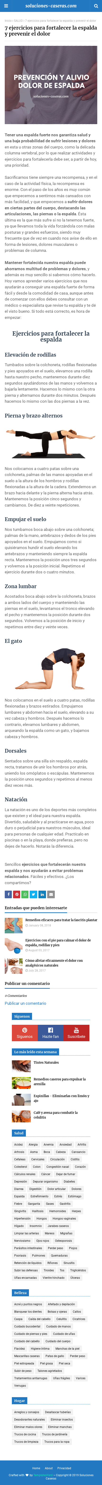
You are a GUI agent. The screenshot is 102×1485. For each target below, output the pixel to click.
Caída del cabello (39, 1319)
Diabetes (69, 1181)
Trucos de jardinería (54, 1434)
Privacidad (64, 1468)
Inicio (8, 20)
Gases (50, 1203)
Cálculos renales (24, 1174)
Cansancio (78, 1152)
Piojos (73, 1248)
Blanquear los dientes (28, 1311)
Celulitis (61, 1319)
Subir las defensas (26, 1270)
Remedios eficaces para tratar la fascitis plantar (61, 920)
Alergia (33, 1144)
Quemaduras (59, 1255)
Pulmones (38, 1255)
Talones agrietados (49, 1371)
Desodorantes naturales (29, 1419)
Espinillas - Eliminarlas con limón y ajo (61, 1098)
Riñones (52, 1263)
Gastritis (65, 1203)
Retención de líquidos (28, 1263)
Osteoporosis (63, 1240)
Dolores (76, 1189)
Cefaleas (19, 1159)
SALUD (18, 20)
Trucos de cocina (25, 1434)
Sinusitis (69, 1263)
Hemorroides (57, 1211)
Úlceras (75, 1277)
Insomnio (36, 1226)
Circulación (57, 1159)
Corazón (80, 1166)
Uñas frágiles (61, 1378)
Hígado (19, 1226)
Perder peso (55, 1248)
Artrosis (19, 1152)
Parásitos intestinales (28, 1248)
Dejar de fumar (65, 1174)
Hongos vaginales (64, 1218)
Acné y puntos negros (28, 1304)
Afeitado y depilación (61, 1304)
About (49, 1468)
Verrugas (20, 1385)
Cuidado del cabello (27, 1341)
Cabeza (61, 1152)
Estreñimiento (39, 1196)
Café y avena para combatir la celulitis (56, 1115)
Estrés (58, 1196)
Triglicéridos (78, 1270)
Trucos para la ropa (57, 1441)
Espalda (19, 1196)
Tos (62, 1270)
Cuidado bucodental (27, 1326)
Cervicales (37, 1159)
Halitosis (37, 1211)
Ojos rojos (42, 1240)
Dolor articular (56, 1189)
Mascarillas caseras (27, 1356)
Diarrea (18, 1189)
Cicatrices (79, 1319)
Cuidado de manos (58, 1326)
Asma (34, 1152)
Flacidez (19, 1348)
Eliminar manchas (60, 1427)
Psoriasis (20, 1255)
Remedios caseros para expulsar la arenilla (60, 1081)
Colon (37, 1166)
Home (36, 1468)
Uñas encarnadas (25, 1277)
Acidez (18, 1144)
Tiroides (49, 1270)
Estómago (74, 1196)
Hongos (42, 1218)
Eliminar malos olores (28, 1427)
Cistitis (75, 1159)
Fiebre (18, 1203)
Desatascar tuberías (58, 1412)
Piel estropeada (24, 1363)
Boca (47, 1152)
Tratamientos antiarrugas (30, 1378)
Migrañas (66, 1233)
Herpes (76, 1211)
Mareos (49, 1233)
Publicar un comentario (25, 1003)
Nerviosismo (22, 1240)
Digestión (35, 1189)
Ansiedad (66, 1144)
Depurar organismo (45, 1181)
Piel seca (64, 1363)
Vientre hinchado (54, 1277)
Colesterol (20, 1166)
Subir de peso (23, 1371)
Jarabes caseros (58, 1226)
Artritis (82, 1144)
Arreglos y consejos (26, 1412)
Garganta (34, 1203)
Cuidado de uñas (64, 1334)
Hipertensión (22, 1218)
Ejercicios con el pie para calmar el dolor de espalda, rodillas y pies (58, 942)
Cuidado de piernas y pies (30, 1334)
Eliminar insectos (62, 1419)
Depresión (20, 1181)
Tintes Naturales (46, 1063)
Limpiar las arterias (26, 1233)
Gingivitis (20, 1211)
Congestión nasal (57, 1166)
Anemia (49, 1144)
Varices (80, 1378)
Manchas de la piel (67, 1348)
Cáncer (45, 1174)
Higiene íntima (40, 1348)
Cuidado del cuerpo (58, 1341)
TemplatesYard (43, 1475)
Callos (77, 1311)
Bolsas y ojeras (57, 1311)
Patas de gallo (55, 1356)
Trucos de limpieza (26, 1441)
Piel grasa (46, 1363)
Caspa (18, 1319)
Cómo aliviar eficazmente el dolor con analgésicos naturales (54, 963)
